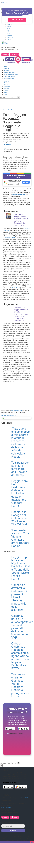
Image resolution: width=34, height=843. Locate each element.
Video (8, 34)
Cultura (6, 85)
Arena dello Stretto (9, 238)
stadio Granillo (16, 288)
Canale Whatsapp (16, 410)
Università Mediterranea (11, 74)
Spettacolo (7, 87)
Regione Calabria (9, 78)
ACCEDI (16, 55)
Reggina (6, 70)
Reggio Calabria (6, 415)
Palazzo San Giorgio (18, 194)
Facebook (8, 807)
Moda (8, 28)
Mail (2, 807)
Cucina (9, 26)
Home (4, 110)
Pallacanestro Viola (9, 72)
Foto (8, 32)
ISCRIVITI (13, 830)
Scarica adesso (17, 20)
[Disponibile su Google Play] (23, 729)
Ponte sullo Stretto (9, 76)
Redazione (10, 37)
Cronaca (6, 69)
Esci (32, 842)
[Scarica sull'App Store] (10, 729)
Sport (5, 83)
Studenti (9, 24)
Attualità (6, 81)
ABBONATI (5, 55)
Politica (6, 67)
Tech (8, 30)
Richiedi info (24, 798)
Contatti (9, 39)
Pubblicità (9, 36)
